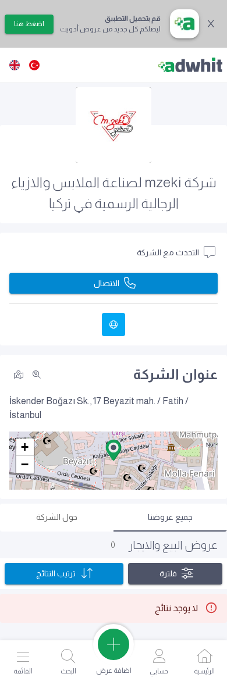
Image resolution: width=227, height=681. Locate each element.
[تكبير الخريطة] (36, 374)
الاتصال (106, 283)
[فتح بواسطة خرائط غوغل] (18, 374)
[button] (113, 450)
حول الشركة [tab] (56, 517)
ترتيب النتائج (56, 573)
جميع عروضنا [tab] (170, 517)
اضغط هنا (29, 24)
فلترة (168, 573)
